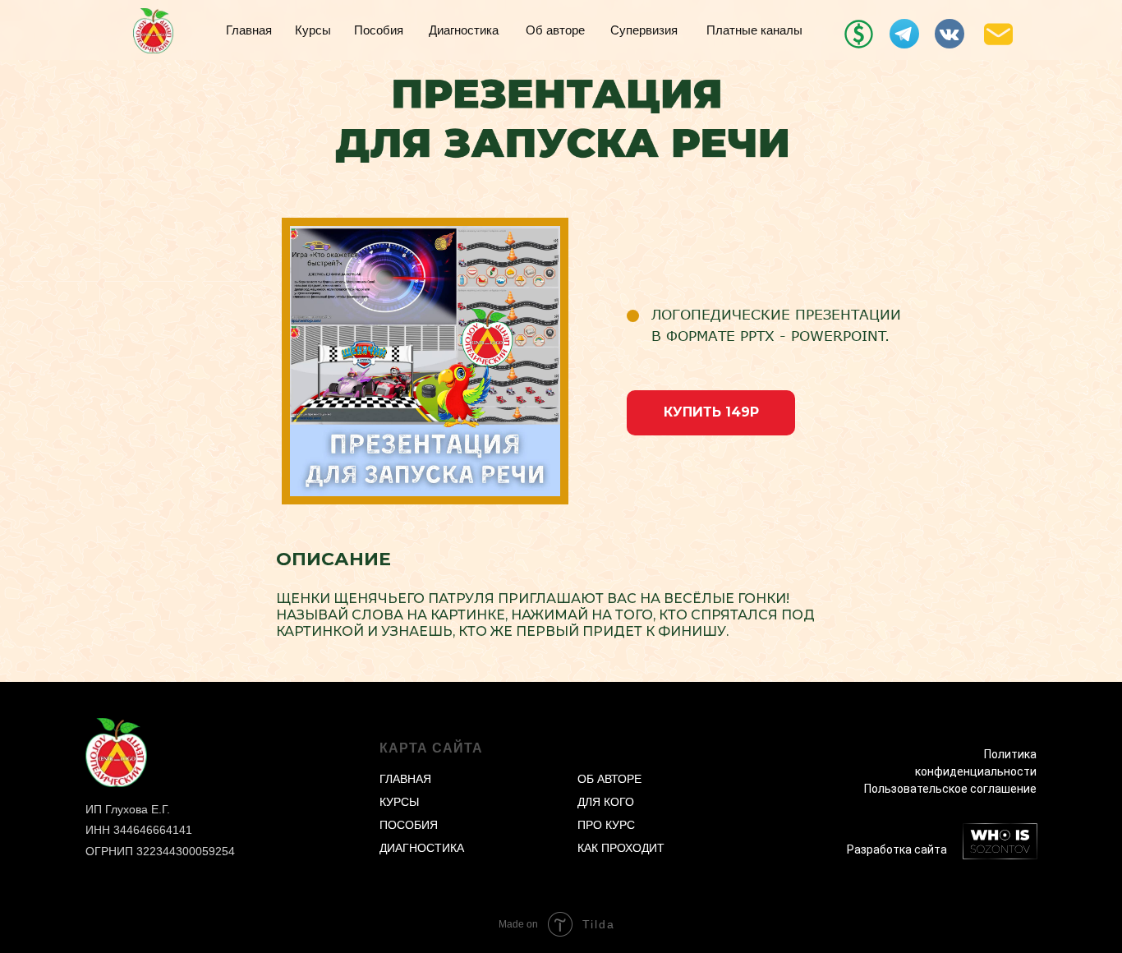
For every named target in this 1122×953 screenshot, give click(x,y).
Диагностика (464, 30)
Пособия (378, 30)
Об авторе (555, 30)
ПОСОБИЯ (408, 824)
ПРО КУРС (606, 824)
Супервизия (644, 30)
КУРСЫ (399, 801)
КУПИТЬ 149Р (711, 412)
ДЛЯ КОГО (605, 801)
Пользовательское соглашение (950, 788)
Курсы (313, 30)
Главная (249, 30)
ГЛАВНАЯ (405, 778)
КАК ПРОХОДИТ (620, 847)
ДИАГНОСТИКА (421, 847)
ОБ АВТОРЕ (609, 778)
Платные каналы (754, 30)
